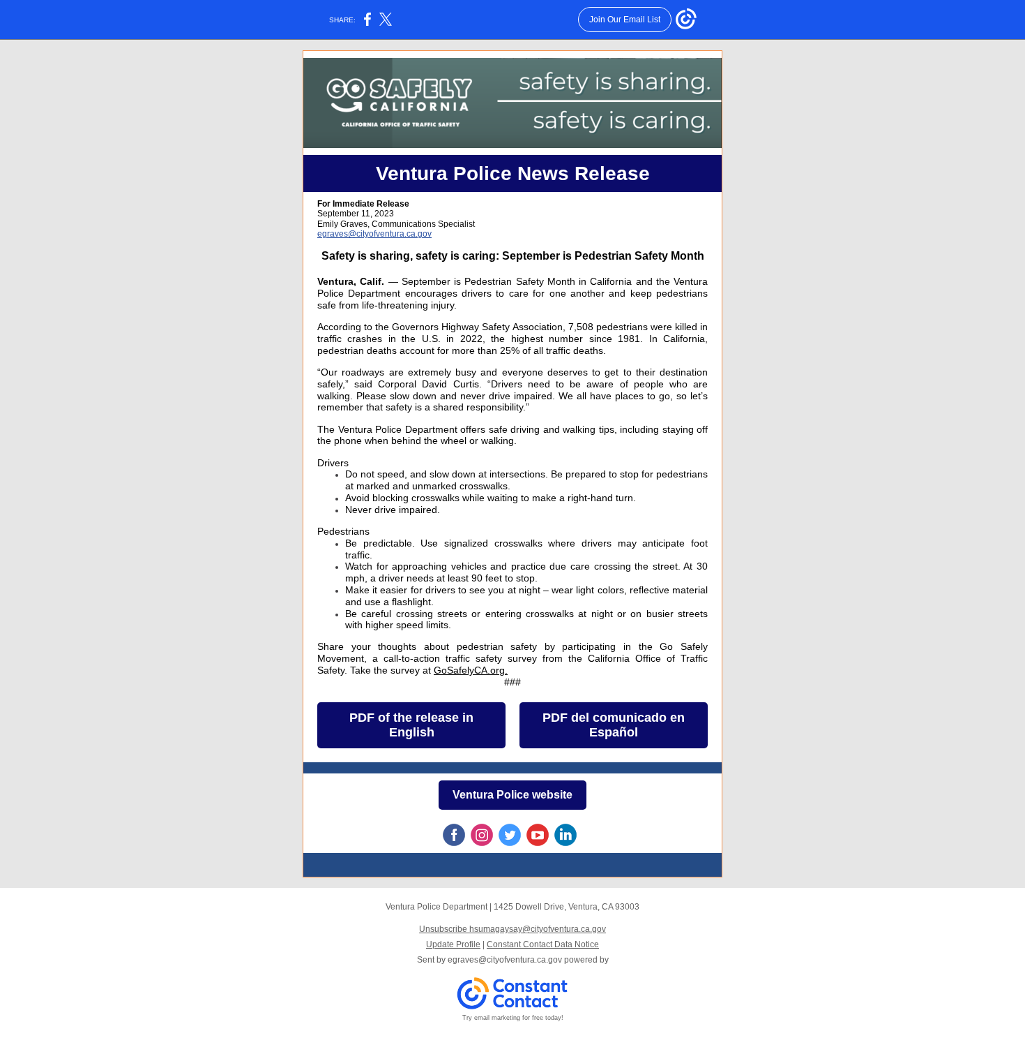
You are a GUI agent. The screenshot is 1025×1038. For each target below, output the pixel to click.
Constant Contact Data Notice (543, 944)
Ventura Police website (512, 795)
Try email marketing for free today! (512, 1017)
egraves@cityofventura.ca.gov (374, 234)
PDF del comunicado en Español (613, 725)
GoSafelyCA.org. (471, 670)
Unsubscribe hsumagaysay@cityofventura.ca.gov (512, 929)
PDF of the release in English (411, 725)
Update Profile (453, 944)
